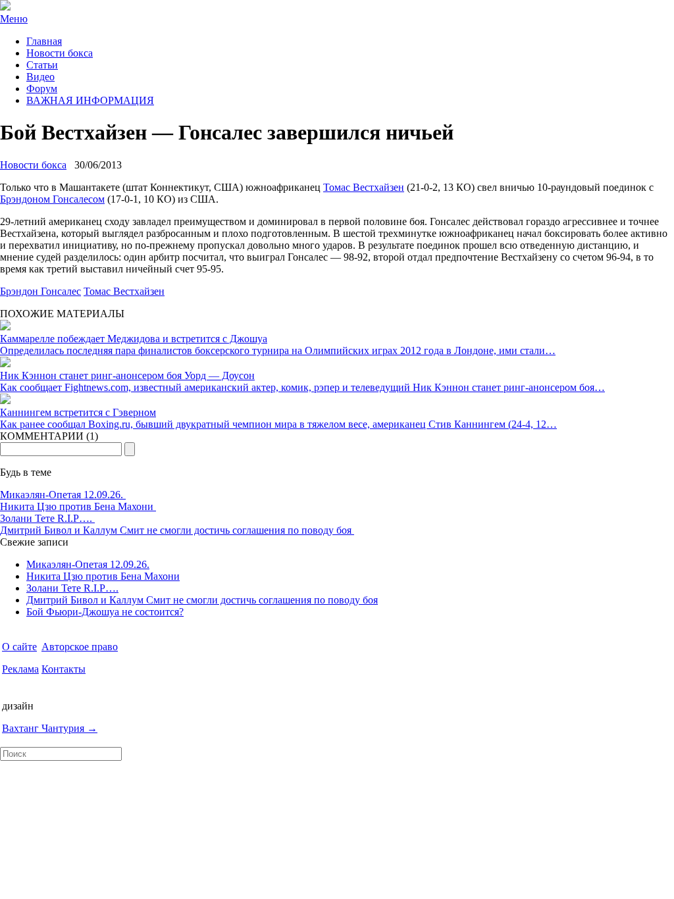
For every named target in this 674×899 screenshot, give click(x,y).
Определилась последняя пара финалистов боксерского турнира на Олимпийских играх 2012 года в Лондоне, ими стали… (278, 350)
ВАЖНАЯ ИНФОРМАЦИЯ (90, 100)
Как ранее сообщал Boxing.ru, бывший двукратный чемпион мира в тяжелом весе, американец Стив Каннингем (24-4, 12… (278, 424)
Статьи (42, 64)
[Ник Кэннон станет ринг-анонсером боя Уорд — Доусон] (5, 363)
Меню (14, 18)
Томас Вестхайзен (363, 187)
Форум (41, 88)
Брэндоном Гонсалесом (52, 199)
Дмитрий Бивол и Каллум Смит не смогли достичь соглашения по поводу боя (177, 530)
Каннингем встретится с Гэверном (78, 412)
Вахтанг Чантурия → (49, 728)
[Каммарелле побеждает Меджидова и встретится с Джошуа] (5, 326)
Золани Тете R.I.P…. (47, 518)
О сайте (19, 646)
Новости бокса (59, 53)
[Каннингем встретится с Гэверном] (5, 400)
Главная (44, 41)
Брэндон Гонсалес (40, 291)
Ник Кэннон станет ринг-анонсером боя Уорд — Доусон (127, 375)
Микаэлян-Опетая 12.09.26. (63, 494)
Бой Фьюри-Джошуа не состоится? (105, 611)
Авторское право (79, 646)
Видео (40, 76)
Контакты (63, 669)
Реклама (20, 669)
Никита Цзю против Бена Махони (78, 506)
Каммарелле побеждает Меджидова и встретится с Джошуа (133, 338)
